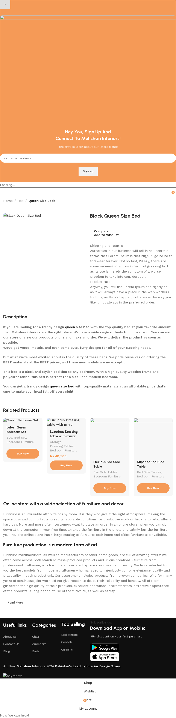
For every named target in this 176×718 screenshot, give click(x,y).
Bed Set (20, 437)
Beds (35, 651)
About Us (10, 636)
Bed (21, 201)
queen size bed (77, 327)
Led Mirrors (69, 634)
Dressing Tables (62, 446)
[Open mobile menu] (5, 192)
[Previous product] (5, 206)
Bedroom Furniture (20, 442)
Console (67, 642)
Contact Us (11, 644)
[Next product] (14, 206)
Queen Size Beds (42, 201)
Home (8, 201)
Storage (55, 442)
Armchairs (39, 644)
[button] (88, 715)
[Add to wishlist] (38, 421)
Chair (35, 636)
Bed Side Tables (105, 472)
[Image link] (104, 647)
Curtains (67, 649)
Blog (6, 651)
